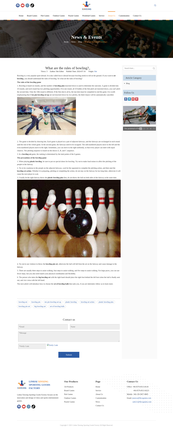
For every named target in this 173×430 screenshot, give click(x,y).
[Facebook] (18, 5)
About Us (99, 394)
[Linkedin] (129, 99)
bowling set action (87, 302)
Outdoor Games (70, 398)
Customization (101, 398)
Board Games (69, 391)
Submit (69, 355)
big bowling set (40, 306)
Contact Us (100, 406)
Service (98, 391)
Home (98, 387)
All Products (68, 387)
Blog (128, 83)
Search (154, 68)
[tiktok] (32, 5)
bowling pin (35, 302)
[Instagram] (27, 5)
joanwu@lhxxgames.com (141, 398)
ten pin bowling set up (53, 302)
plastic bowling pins (106, 302)
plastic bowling (71, 302)
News (98, 402)
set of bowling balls (57, 306)
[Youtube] (22, 5)
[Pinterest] (136, 99)
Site (95, 71)
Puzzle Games (69, 402)
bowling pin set (24, 306)
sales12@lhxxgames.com (142, 402)
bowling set (23, 302)
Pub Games (68, 394)
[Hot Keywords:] (155, 5)
